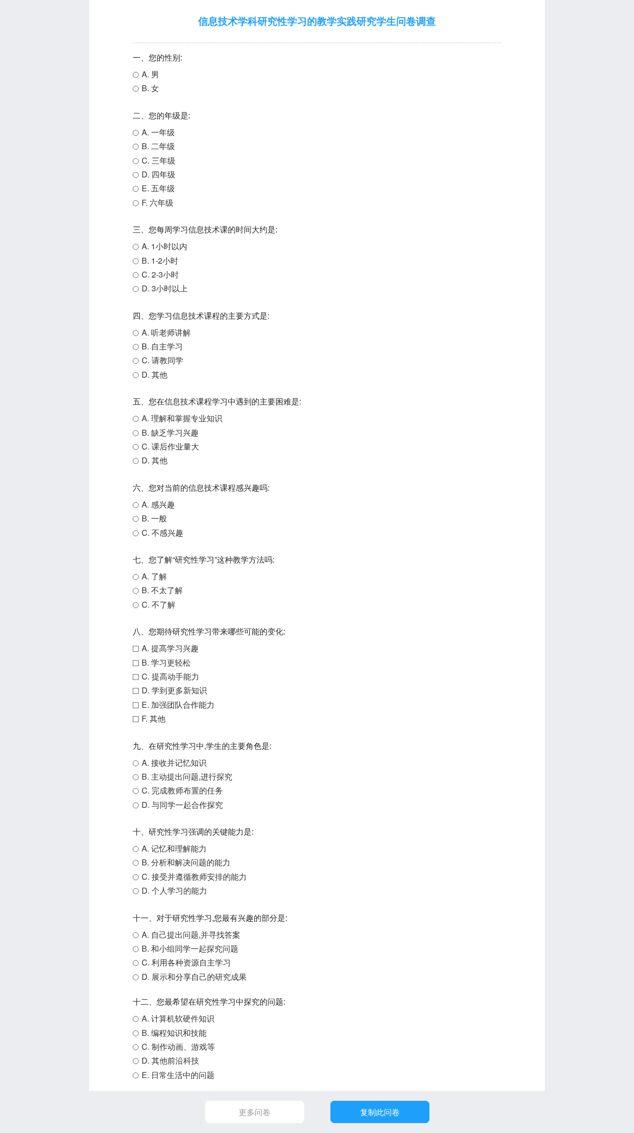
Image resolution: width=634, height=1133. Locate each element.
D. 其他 (154, 374)
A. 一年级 (158, 132)
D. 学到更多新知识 (174, 690)
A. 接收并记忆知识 (174, 762)
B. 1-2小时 (160, 260)
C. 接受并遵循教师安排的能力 (194, 876)
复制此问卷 (380, 1112)
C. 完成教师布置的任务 (182, 790)
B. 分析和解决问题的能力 (186, 862)
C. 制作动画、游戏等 (178, 1046)
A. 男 (150, 74)
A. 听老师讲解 (166, 332)
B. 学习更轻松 (166, 662)
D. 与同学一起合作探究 (182, 804)
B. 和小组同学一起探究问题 (190, 948)
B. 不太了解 (162, 590)
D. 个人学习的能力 (174, 890)
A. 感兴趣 (158, 504)
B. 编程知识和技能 (174, 1032)
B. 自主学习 (162, 346)
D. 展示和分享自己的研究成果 (194, 976)
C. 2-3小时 (160, 274)
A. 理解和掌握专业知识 (182, 418)
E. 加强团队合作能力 (178, 704)
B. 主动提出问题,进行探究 (187, 776)
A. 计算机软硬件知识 (178, 1018)
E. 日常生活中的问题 (178, 1074)
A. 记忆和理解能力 (174, 848)
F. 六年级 (157, 202)
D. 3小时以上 (165, 288)
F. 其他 (153, 718)
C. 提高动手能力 (170, 676)
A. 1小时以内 (164, 246)
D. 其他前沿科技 (170, 1060)
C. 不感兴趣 (162, 532)
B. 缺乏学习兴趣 (170, 432)
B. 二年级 (158, 146)
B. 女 (150, 88)
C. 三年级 (158, 160)
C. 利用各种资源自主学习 (186, 962)
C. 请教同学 (162, 360)
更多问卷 (254, 1112)
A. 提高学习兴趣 (170, 648)
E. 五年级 (158, 188)
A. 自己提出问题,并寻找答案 (191, 934)
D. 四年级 (158, 174)
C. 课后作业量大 (170, 446)
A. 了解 (154, 576)
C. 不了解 (158, 604)
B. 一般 (154, 518)
